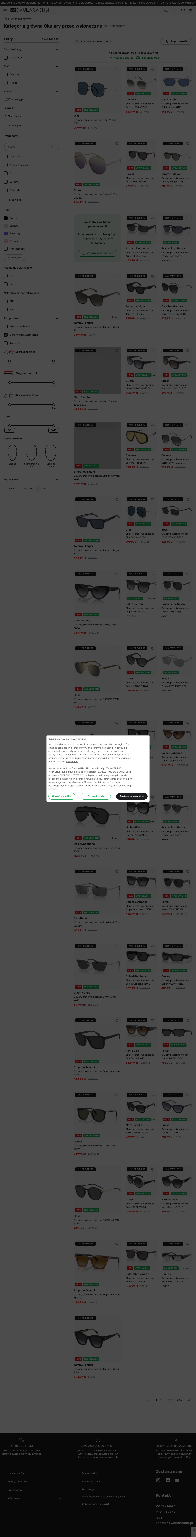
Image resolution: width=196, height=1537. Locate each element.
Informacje (72, 761)
